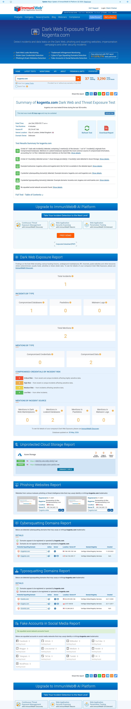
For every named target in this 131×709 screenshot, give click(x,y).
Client (108, 8)
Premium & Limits (77, 71)
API (55, 71)
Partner (114, 8)
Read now (87, 2)
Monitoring (45, 71)
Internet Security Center (70, 12)
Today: (109, 12)
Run (78, 78)
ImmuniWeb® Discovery (24, 268)
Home (18, 71)
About (63, 71)
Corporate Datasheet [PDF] (65, 244)
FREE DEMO (65, 235)
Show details (76, 153)
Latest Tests (30, 71)
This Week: (97, 12)
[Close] (120, 2)
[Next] (127, 1)
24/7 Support (93, 8)
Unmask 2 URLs (65, 469)
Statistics (94, 70)
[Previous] (3, 1)
